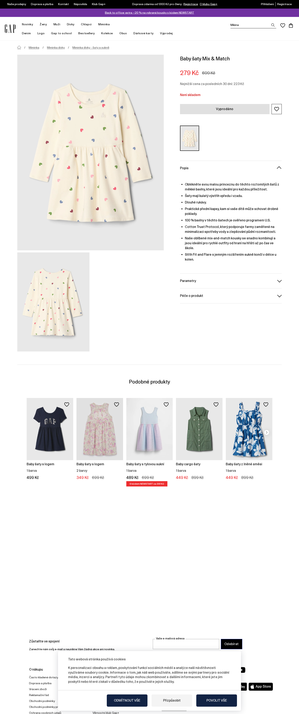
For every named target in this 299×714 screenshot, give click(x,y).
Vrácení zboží (38, 689)
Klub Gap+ (99, 4)
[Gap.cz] (10, 28)
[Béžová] (189, 138)
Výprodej (166, 33)
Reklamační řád (39, 695)
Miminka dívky (56, 47)
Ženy (43, 24)
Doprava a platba (42, 4)
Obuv (123, 33)
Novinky (27, 24)
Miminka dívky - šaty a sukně (90, 47)
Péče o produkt (191, 295)
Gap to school (61, 33)
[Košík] (290, 25)
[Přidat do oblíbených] (66, 404)
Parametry (188, 281)
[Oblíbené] (282, 25)
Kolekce (107, 33)
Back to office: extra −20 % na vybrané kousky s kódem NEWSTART (149, 12)
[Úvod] (19, 47)
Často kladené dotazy (43, 677)
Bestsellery (86, 33)
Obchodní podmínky (42, 701)
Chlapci (86, 24)
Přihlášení (267, 4)
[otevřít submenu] (35, 24)
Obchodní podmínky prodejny (48, 706)
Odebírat (231, 644)
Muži (56, 24)
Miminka (104, 24)
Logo (41, 33)
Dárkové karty (143, 33)
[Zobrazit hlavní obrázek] (90, 152)
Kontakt (63, 4)
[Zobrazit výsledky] (273, 25)
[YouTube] (241, 670)
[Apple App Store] (261, 687)
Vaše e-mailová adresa (170, 638)
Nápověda (80, 4)
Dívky (71, 24)
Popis (184, 168)
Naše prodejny (16, 4)
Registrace (190, 4)
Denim (26, 33)
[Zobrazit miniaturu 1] (53, 301)
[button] (277, 109)
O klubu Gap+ (208, 4)
